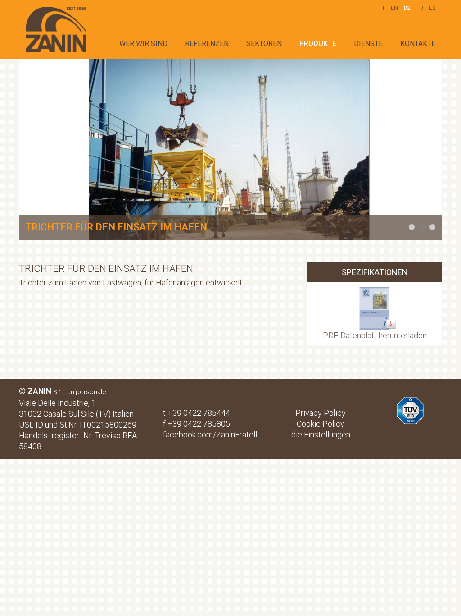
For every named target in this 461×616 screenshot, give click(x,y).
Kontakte (417, 43)
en (394, 8)
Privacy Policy (320, 413)
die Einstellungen (320, 434)
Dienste (368, 43)
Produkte (317, 43)
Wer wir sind (143, 43)
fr (419, 8)
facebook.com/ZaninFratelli (211, 434)
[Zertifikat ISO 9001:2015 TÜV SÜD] (410, 402)
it (382, 8)
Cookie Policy (320, 423)
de (407, 8)
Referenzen (207, 43)
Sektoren (264, 43)
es (432, 8)
